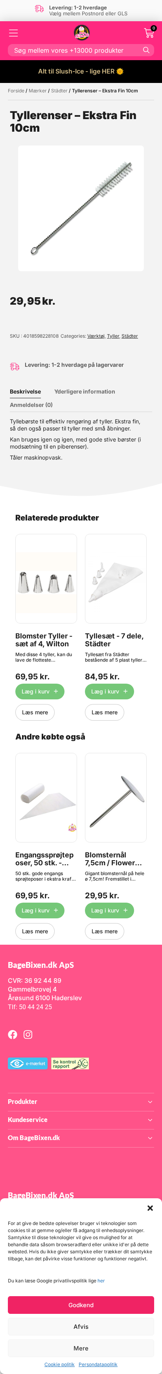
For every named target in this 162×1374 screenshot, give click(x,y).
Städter (59, 91)
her (101, 1281)
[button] (150, 1208)
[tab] (31, 391)
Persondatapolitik (98, 1364)
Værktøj (96, 336)
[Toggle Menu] (13, 33)
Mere (81, 1348)
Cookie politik (59, 1364)
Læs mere (35, 712)
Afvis (81, 1326)
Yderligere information (84, 391)
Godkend (81, 1305)
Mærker (38, 91)
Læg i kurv (36, 691)
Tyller (113, 336)
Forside (16, 91)
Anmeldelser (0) (31, 404)
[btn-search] (146, 50)
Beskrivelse (25, 391)
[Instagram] (28, 1034)
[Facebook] (12, 1034)
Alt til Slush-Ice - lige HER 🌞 (81, 71)
